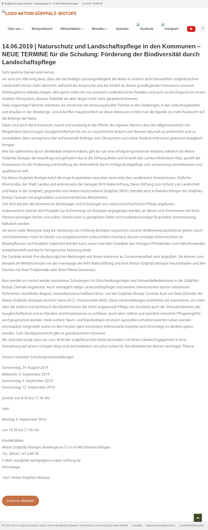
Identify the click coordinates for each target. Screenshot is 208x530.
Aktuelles (98, 29)
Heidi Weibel (120, 525)
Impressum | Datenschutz (160, 525)
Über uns (14, 29)
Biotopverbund (42, 29)
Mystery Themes (68, 525)
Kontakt (137, 525)
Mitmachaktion (70, 29)
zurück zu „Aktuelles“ (20, 501)
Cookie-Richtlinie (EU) (191, 525)
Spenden (122, 29)
